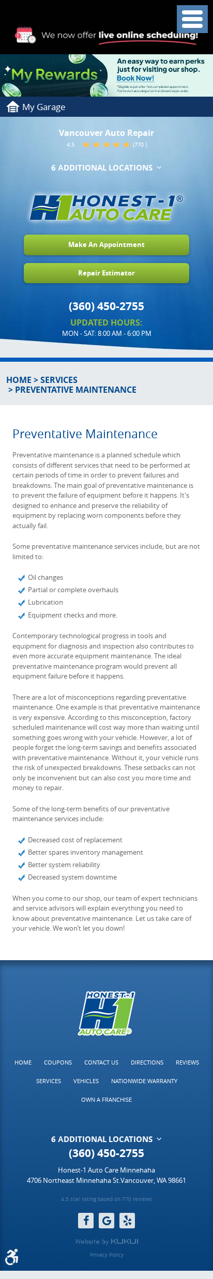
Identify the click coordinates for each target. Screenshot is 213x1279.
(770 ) (140, 144)
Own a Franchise (106, 1099)
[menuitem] (23, 1062)
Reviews (187, 1062)
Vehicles (86, 1081)
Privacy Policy (107, 1255)
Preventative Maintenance (75, 389)
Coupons (58, 1062)
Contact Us (101, 1062)
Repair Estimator (106, 273)
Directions (147, 1062)
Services (59, 380)
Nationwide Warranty (144, 1081)
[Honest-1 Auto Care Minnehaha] (106, 208)
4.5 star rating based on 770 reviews (106, 1200)
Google (106, 1220)
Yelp (127, 1220)
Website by (106, 1241)
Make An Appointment (106, 244)
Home (19, 380)
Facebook (86, 1220)
